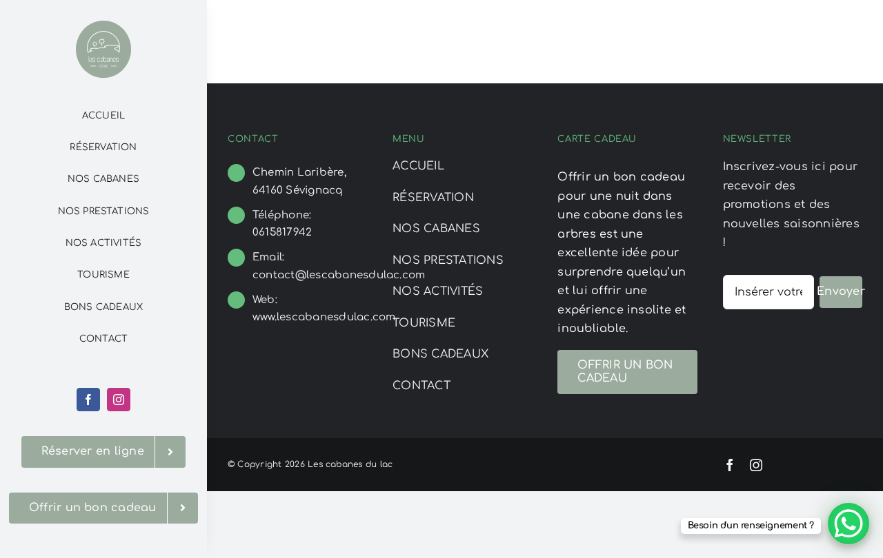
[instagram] (118, 399)
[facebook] (88, 399)
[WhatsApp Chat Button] (848, 523)
